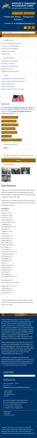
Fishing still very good (6, 69)
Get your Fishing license (10, 124)
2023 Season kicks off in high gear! (10, 48)
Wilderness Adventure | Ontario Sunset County (13, 89)
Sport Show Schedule (9, 121)
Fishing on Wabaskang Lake (8, 84)
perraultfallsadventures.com (11, 140)
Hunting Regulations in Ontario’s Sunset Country (13, 78)
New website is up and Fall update (9, 61)
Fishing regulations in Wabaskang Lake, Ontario (13, 81)
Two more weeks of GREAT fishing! (10, 46)
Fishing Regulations (8, 128)
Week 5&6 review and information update (11, 43)
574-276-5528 (29, 13)
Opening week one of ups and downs (10, 71)
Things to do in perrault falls (8, 86)
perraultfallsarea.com (9, 132)
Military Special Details (9, 117)
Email (6, 148)
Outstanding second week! (8, 63)
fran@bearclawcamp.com (23, 387)
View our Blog (6, 136)
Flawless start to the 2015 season (9, 66)
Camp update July (5, 54)
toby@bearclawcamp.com (25, 23)
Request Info (17, 13)
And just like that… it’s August (8, 51)
